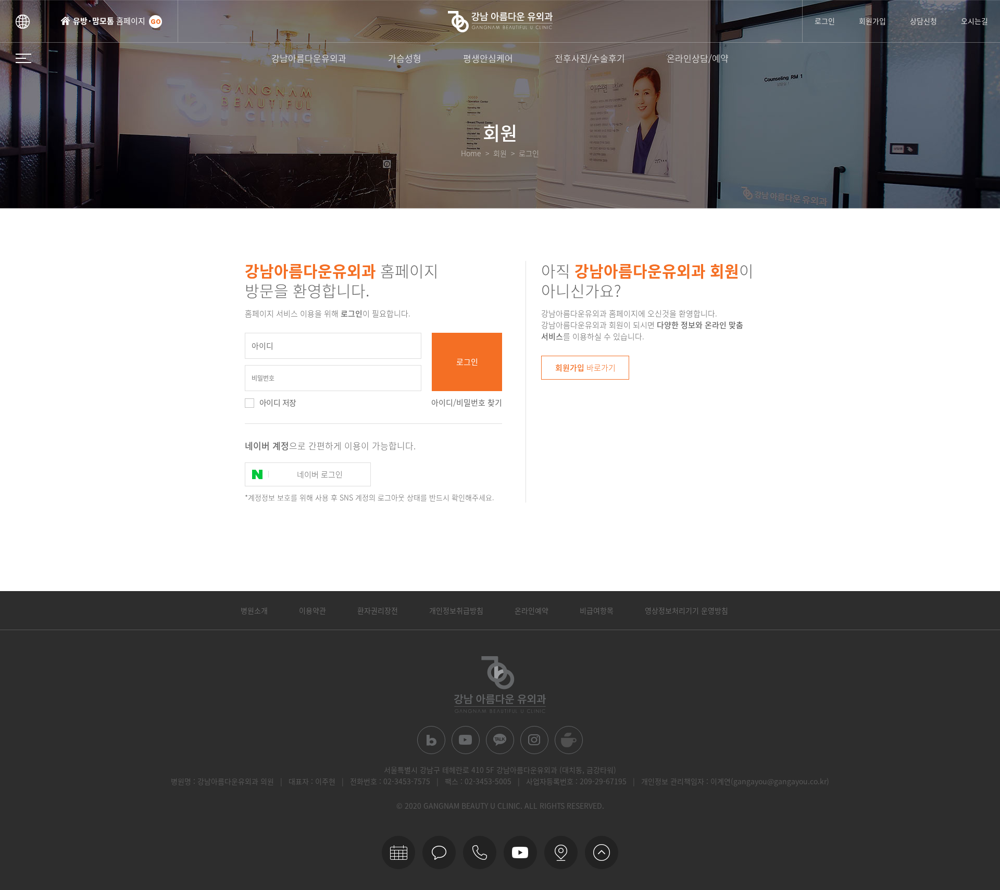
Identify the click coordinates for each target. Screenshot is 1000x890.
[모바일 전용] (479, 852)
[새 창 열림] (431, 740)
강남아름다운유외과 (308, 58)
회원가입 (872, 21)
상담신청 (923, 21)
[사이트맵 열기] (23, 58)
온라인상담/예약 (698, 58)
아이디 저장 (277, 402)
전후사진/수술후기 (590, 58)
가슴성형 (404, 58)
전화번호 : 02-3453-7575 (390, 781)
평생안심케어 (488, 58)
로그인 (825, 21)
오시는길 (974, 21)
